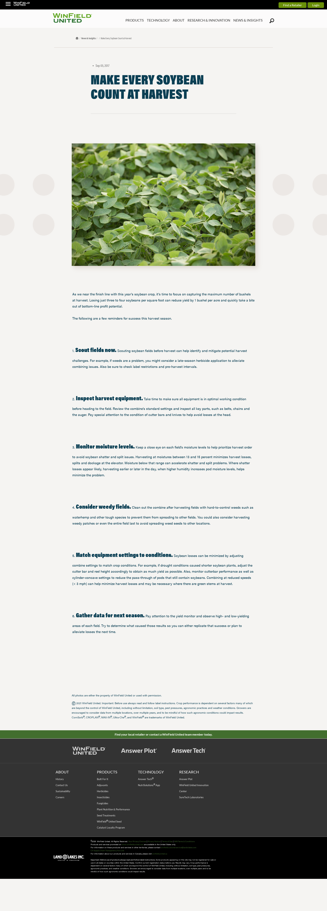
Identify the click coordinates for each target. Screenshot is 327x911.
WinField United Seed (109, 821)
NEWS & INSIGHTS (250, 20)
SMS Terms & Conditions (184, 841)
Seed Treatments (106, 815)
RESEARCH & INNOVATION (215, 20)
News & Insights (88, 38)
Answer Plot (185, 779)
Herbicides (102, 791)
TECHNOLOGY (170, 20)
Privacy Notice (154, 841)
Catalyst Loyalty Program (111, 827)
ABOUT (189, 20)
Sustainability (63, 791)
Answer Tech (145, 779)
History (60, 779)
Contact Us (62, 785)
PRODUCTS (149, 20)
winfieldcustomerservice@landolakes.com (178, 847)
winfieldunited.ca (159, 854)
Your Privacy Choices (137, 841)
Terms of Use (167, 841)
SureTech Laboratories (191, 797)
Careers (60, 797)
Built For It (102, 779)
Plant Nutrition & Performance (113, 809)
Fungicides (102, 803)
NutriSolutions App (149, 785)
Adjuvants (102, 785)
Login (315, 5)
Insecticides (103, 797)
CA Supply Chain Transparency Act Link (107, 850)
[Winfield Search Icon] (271, 20)
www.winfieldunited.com (132, 844)
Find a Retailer (292, 5)
